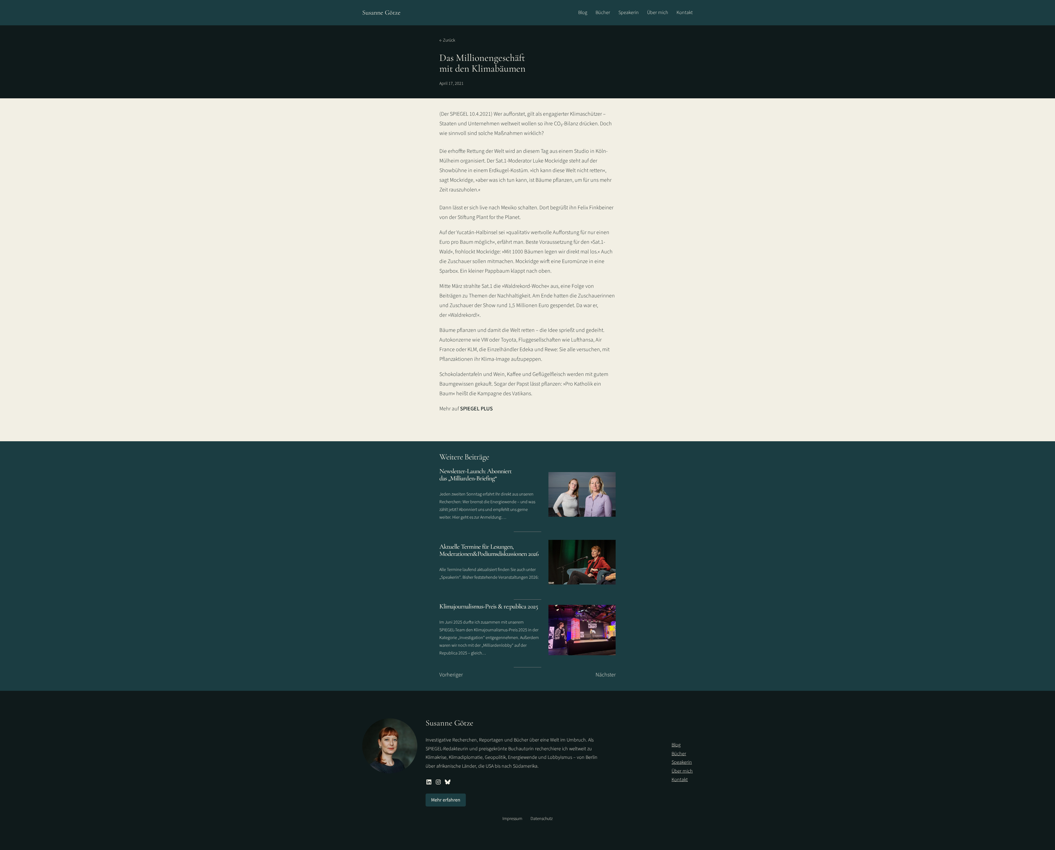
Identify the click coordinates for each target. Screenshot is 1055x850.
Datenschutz (542, 819)
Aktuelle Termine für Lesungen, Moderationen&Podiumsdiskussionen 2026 (489, 550)
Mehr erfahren (445, 800)
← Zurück (447, 40)
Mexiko (509, 208)
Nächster (606, 675)
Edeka (526, 349)
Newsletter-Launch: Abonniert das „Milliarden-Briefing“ (475, 474)
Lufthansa (582, 340)
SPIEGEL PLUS (476, 409)
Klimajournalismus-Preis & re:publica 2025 (488, 606)
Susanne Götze (381, 13)
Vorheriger (451, 675)
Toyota (508, 340)
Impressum (512, 819)
